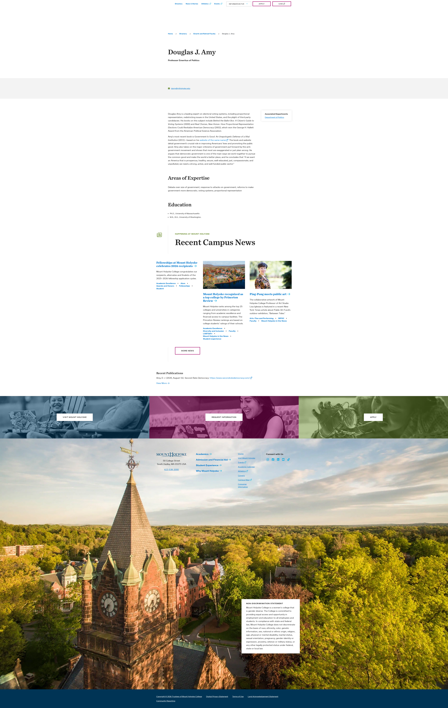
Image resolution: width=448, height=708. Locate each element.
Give (281, 4)
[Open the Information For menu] (241, 4)
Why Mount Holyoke (207, 470)
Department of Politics (274, 117)
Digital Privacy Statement (217, 696)
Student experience (212, 339)
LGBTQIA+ (207, 333)
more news (187, 351)
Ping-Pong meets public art (268, 294)
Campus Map (243, 480)
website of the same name (213, 140)
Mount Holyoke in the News (215, 336)
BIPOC (281, 318)
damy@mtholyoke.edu (180, 88)
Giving (240, 454)
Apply (261, 4)
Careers (241, 475)
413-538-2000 (171, 469)
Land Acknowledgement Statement (263, 696)
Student (160, 288)
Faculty (232, 331)
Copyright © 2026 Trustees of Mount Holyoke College (179, 696)
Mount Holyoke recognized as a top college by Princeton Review (223, 297)
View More (161, 383)
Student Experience (207, 465)
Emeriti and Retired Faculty (204, 34)
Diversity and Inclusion (213, 331)
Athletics (205, 4)
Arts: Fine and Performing (261, 318)
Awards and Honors (165, 286)
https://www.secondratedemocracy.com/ (229, 378)
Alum (183, 283)
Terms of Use (238, 696)
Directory (178, 4)
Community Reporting (165, 701)
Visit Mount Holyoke (246, 458)
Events (217, 4)
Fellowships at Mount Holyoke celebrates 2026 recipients (176, 264)
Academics (202, 454)
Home (170, 34)
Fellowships (184, 286)
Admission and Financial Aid (212, 459)
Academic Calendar (246, 467)
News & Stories (192, 4)
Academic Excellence (166, 283)
